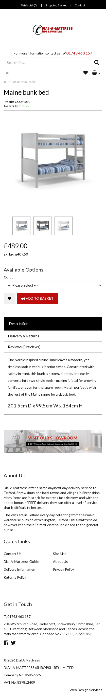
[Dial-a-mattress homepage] (53, 29)
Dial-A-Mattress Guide (21, 561)
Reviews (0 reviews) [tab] (24, 347)
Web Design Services (86, 690)
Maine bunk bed (23, 82)
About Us (60, 561)
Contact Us (12, 553)
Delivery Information (19, 569)
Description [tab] (18, 323)
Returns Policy (15, 577)
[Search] (96, 62)
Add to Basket (39, 298)
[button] (96, 73)
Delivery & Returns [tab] (23, 336)
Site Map (60, 553)
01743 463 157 (79, 53)
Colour (9, 277)
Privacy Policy (63, 569)
